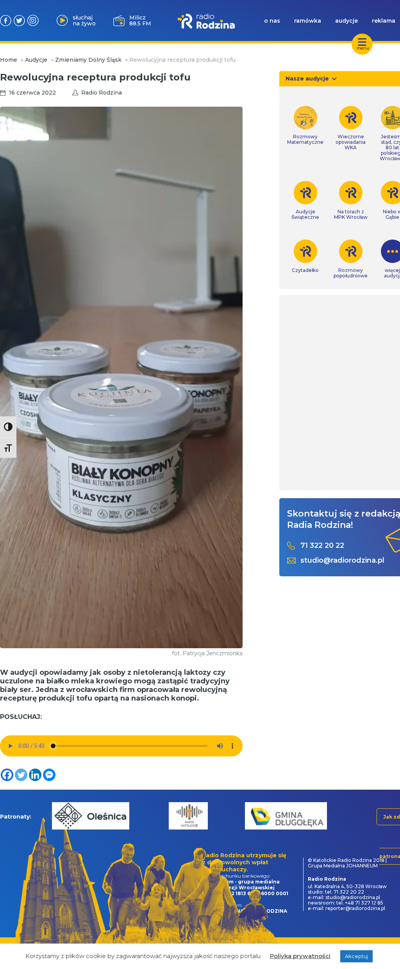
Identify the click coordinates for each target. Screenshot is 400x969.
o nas (272, 20)
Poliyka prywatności (300, 956)
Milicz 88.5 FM (140, 20)
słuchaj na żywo (84, 20)
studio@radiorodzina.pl (342, 560)
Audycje (36, 59)
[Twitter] (21, 775)
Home (8, 59)
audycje (346, 20)
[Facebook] (7, 775)
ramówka (307, 20)
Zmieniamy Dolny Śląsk (88, 59)
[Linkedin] (35, 775)
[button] (51, 815)
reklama (383, 20)
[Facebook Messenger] (49, 775)
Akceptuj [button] (356, 956)
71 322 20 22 (322, 546)
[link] (305, 125)
